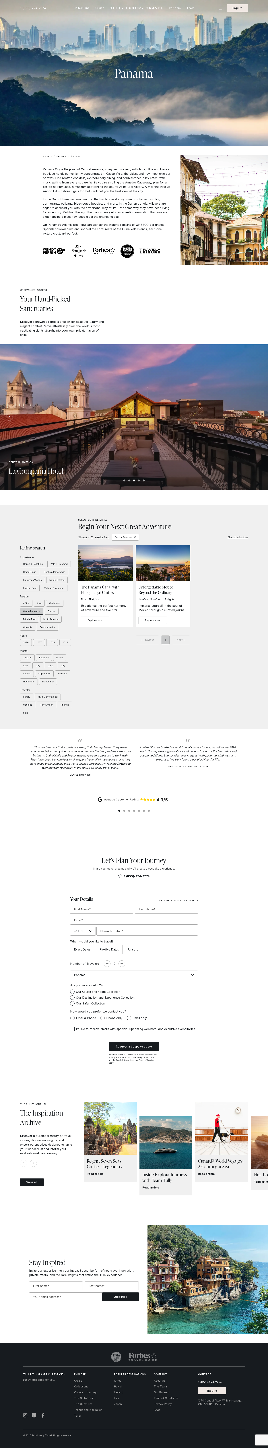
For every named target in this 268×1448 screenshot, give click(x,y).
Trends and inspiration (88, 1409)
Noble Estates (57, 580)
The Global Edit (84, 1398)
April (25, 665)
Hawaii (118, 1386)
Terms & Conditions (166, 1398)
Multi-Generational (48, 696)
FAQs (157, 1409)
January (27, 657)
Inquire (237, 7)
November (29, 681)
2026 (26, 642)
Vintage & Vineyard (54, 588)
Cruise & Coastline (33, 564)
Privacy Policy (115, 1057)
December (48, 681)
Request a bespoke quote (134, 1046)
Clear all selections (238, 537)
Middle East (29, 619)
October (62, 673)
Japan (118, 1404)
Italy (116, 1398)
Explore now (95, 620)
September (44, 673)
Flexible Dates (109, 949)
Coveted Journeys (86, 1392)
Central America (31, 611)
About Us (159, 1380)
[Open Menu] (220, 8)
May (38, 665)
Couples (27, 704)
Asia (39, 603)
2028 (52, 642)
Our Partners (162, 1392)
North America (51, 619)
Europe (51, 611)
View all (32, 1182)
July (63, 665)
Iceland (118, 1392)
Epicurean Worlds (32, 580)
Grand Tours (29, 572)
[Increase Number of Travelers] (122, 963)
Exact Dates (82, 949)
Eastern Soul (29, 588)
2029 (65, 642)
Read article (95, 1174)
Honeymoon (46, 704)
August (27, 673)
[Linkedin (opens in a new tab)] (34, 1415)
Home (46, 156)
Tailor (77, 1415)
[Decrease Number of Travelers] (107, 963)
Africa (26, 603)
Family (26, 696)
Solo (25, 712)
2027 (39, 642)
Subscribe (120, 1296)
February (44, 657)
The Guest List (83, 1404)
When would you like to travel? (91, 941)
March (59, 657)
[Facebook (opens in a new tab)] (43, 1415)
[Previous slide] (9, 417)
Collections (60, 156)
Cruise (78, 1380)
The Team (160, 1386)
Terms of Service (146, 1060)
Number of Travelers (85, 963)
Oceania (27, 627)
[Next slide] (258, 417)
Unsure (133, 949)
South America (47, 627)
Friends (65, 704)
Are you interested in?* (86, 985)
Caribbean (54, 603)
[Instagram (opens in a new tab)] (25, 1415)
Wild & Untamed (59, 564)
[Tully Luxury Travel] (136, 8)
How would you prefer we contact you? (98, 1011)
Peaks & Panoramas (54, 572)
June (50, 665)
